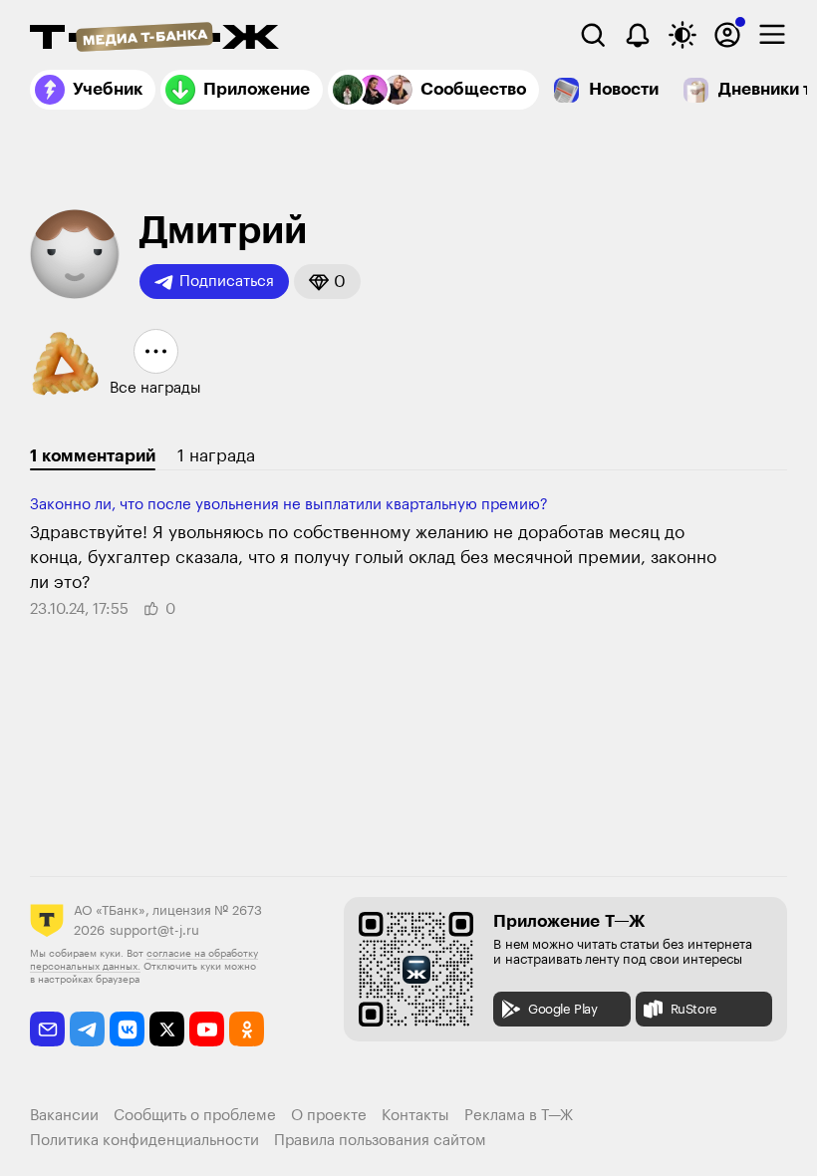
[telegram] (87, 1029)
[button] (327, 281)
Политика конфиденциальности (144, 1140)
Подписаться (226, 281)
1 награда (216, 455)
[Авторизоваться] (727, 35)
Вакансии (64, 1115)
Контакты (415, 1115)
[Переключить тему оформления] (682, 35)
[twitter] (166, 1029)
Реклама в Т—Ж (518, 1115)
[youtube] (206, 1029)
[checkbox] (772, 35)
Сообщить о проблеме (195, 1115)
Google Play (563, 1009)
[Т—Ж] (154, 39)
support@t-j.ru (154, 930)
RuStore (694, 1009)
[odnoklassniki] (246, 1029)
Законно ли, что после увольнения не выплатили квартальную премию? (289, 504)
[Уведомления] (638, 35)
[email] (47, 1029)
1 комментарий (92, 455)
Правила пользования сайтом (380, 1140)
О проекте (329, 1115)
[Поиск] (593, 35)
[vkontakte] (127, 1029)
